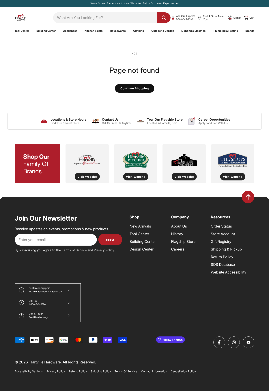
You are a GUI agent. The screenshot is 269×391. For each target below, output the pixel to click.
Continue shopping (134, 88)
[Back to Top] (248, 197)
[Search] (164, 17)
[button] (22, 30)
